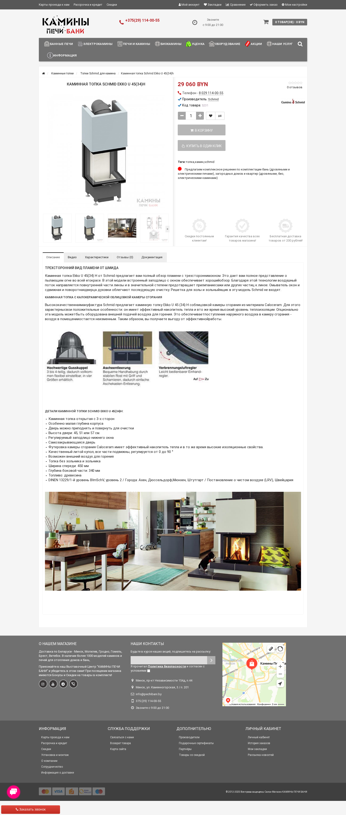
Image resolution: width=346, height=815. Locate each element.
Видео (72, 257)
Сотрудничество (52, 766)
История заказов (259, 743)
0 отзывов (294, 87)
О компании (49, 761)
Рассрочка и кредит (88, 4)
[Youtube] (53, 684)
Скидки (112, 4)
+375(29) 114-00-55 (142, 20)
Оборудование (228, 44)
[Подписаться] (211, 660)
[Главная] (43, 73)
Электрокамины (98, 44)
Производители (189, 737)
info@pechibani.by (148, 694)
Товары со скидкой (192, 755)
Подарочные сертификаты (196, 743)
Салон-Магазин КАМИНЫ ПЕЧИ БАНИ (286, 792)
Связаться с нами (122, 737)
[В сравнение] (220, 116)
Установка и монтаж (55, 755)
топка (190, 162)
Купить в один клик (203, 146)
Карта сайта (118, 749)
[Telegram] (63, 684)
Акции (256, 44)
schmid (209, 162)
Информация (65, 55)
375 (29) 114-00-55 (148, 701)
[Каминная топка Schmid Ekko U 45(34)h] (105, 152)
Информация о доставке (57, 772)
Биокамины (171, 44)
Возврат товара (120, 743)
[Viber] (73, 684)
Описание (53, 257)
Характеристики (97, 257)
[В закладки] (210, 116)
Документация (151, 257)
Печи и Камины (136, 44)
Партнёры (185, 749)
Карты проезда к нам (54, 4)
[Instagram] (43, 684)
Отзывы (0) (125, 257)
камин (199, 162)
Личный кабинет (259, 737)
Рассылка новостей (261, 755)
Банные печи (61, 44)
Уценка (198, 44)
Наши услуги (283, 44)
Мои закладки (257, 749)
